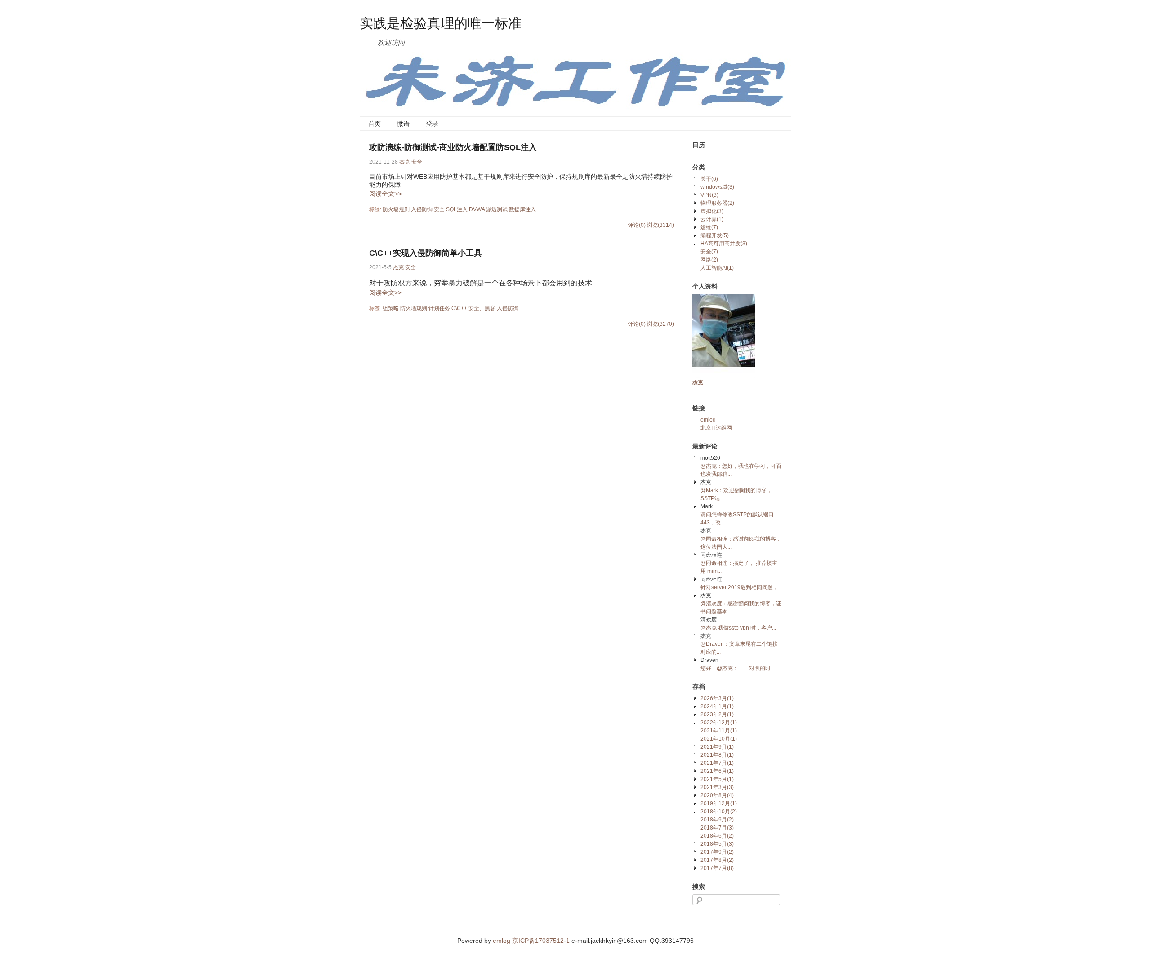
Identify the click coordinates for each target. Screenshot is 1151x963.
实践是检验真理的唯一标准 (441, 22)
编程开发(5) (714, 235)
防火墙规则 (396, 209)
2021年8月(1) (717, 755)
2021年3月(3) (717, 787)
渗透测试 (497, 209)
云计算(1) (711, 219)
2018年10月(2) (718, 811)
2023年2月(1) (717, 714)
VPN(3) (709, 195)
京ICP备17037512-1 (541, 940)
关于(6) (709, 179)
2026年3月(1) (717, 698)
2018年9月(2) (717, 820)
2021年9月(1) (717, 747)
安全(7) (709, 252)
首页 (374, 123)
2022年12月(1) (718, 722)
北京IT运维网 (716, 428)
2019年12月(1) (718, 803)
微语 (403, 123)
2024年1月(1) (717, 706)
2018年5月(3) (717, 844)
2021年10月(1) (718, 739)
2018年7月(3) (717, 828)
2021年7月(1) (717, 763)
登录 (432, 123)
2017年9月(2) (717, 852)
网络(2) (709, 260)
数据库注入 (522, 209)
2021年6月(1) (717, 771)
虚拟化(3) (711, 211)
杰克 (404, 162)
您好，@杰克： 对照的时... (737, 668)
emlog (708, 420)
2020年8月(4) (717, 795)
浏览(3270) (660, 324)
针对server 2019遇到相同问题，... (741, 587)
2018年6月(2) (717, 836)
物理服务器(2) (717, 203)
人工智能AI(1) (717, 268)
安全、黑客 (481, 308)
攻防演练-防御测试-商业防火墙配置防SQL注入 (453, 147)
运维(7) (709, 227)
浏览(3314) (660, 225)
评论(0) (637, 225)
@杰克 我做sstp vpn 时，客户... (738, 628)
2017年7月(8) (717, 868)
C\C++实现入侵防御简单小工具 (425, 253)
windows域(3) (717, 187)
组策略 (391, 308)
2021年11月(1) (718, 731)
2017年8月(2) (717, 860)
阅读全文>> (385, 193)
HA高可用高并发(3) (723, 243)
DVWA (477, 209)
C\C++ (459, 308)
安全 (416, 162)
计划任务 (439, 308)
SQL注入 (457, 209)
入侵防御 (422, 209)
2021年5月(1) (717, 779)
